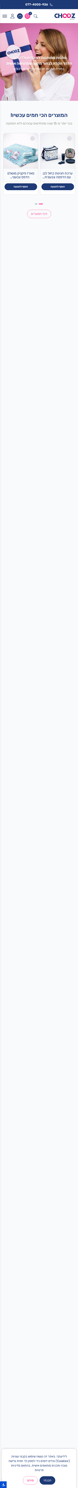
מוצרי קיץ (68, 1166)
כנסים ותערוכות (64, 1190)
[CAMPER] (62, 774)
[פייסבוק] (39, 1442)
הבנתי (47, 1480)
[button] (45, 991)
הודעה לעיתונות (64, 1233)
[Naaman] (15, 792)
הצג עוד (69, 1276)
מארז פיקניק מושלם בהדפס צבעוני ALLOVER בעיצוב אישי (20, 175)
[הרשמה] (10, 1013)
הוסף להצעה (58, 186)
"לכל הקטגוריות (63, 463)
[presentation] (5, 922)
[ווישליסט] (27, 16)
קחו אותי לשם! (39, 658)
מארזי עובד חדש (64, 1112)
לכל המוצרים (39, 214)
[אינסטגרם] (63, 1442)
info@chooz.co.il (51, 1310)
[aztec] (39, 774)
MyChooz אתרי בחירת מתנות (56, 1210)
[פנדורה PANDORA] (15, 774)
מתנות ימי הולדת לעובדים (59, 1119)
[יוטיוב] (15, 1442)
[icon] (12, 16)
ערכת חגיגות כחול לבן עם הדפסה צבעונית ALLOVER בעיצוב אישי (58, 175)
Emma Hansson (63, 1215)
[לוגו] (65, 16)
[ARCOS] (62, 792)
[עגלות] (20, 16)
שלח (39, 1399)
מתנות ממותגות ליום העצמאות (56, 1143)
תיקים (70, 1184)
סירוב (30, 1480)
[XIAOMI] (39, 792)
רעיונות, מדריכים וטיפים (60, 1227)
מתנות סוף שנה (65, 1131)
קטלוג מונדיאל (65, 1137)
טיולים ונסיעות (65, 1172)
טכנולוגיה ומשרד (64, 1196)
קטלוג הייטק (66, 1125)
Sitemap (68, 1221)
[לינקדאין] (27, 1442)
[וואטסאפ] (51, 1442)
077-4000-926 (50, 1304)
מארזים (69, 1178)
